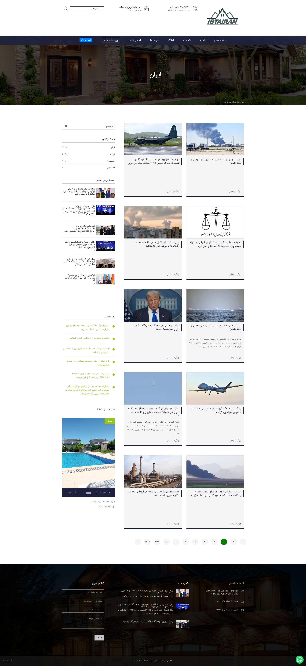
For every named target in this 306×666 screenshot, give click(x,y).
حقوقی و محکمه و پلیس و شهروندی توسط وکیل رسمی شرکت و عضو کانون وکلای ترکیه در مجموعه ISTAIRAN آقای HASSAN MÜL (87, 390)
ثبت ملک (86, 40)
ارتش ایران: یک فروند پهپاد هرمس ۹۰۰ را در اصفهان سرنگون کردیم (215, 410)
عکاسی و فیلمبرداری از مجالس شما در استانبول (89, 338)
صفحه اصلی (220, 40)
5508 (157, 541)
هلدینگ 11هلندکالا (142, 660)
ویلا (113, 501)
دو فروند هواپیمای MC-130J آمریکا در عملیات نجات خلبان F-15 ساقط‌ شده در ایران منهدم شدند (153, 162)
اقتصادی (111, 167)
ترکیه (112, 154)
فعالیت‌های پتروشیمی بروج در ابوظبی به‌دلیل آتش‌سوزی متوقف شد (153, 493)
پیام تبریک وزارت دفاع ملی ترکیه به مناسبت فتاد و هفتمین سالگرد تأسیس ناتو (78, 191)
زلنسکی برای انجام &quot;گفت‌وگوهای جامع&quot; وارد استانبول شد (79, 228)
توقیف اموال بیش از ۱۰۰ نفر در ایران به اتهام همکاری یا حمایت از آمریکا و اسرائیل (215, 244)
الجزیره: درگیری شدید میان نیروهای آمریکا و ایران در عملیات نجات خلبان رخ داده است (153, 410)
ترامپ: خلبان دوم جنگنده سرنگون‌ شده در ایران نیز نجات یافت (155, 327)
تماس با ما (135, 40)
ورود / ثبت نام (110, 40)
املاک (171, 40)
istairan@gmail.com (130, 7)
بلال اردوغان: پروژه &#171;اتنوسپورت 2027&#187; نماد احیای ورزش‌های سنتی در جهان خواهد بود (78, 210)
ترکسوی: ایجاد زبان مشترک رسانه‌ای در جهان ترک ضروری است (80, 277)
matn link (7, 660)
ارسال (99, 638)
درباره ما (154, 40)
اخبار (202, 40)
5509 (147, 541)
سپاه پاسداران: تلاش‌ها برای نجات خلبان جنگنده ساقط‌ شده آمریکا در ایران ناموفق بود (215, 493)
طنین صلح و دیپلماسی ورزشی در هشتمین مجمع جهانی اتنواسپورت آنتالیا (79, 244)
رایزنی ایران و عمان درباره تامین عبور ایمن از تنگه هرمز (216, 161)
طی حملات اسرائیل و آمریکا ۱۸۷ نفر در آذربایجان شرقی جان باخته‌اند (156, 244)
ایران (113, 147)
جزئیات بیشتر (235, 191)
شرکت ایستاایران (236, 102)
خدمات (187, 40)
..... (166, 541)
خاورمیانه (111, 161)
